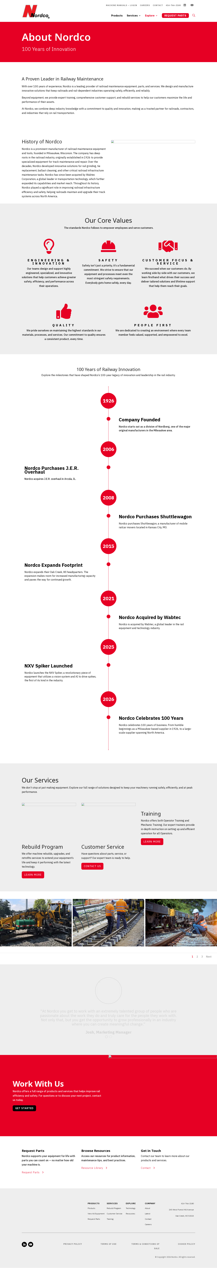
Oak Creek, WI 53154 (184, 1216)
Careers (145, 5)
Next (209, 956)
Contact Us (92, 866)
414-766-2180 (173, 5)
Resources (130, 1213)
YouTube (193, 5)
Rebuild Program (114, 1208)
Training (110, 1219)
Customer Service (114, 1213)
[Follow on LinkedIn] (24, 1244)
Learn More (33, 874)
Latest (147, 1213)
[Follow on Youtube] (30, 1244)
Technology (131, 1208)
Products (117, 15)
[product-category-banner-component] (36, 945)
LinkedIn (186, 5)
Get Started (24, 1108)
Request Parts (175, 15)
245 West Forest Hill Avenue (181, 1209)
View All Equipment (96, 1213)
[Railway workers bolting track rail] (108, 945)
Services (132, 15)
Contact (158, 5)
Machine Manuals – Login (121, 5)
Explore (150, 15)
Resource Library (92, 1167)
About (147, 1208)
